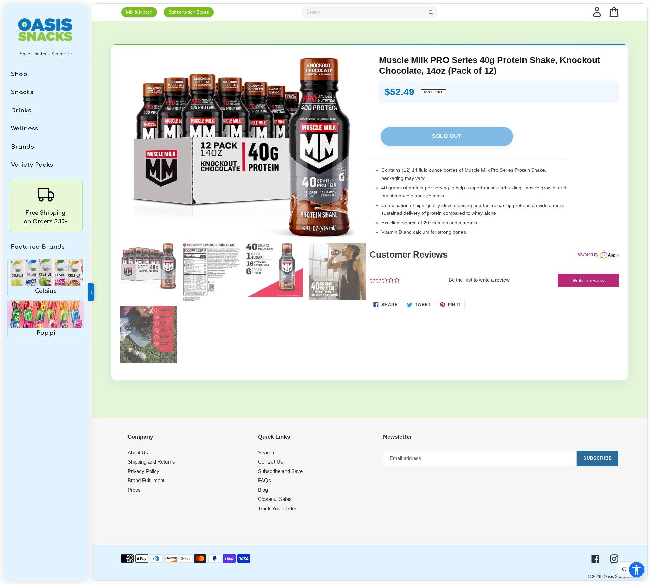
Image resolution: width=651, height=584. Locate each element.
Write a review (588, 280)
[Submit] (431, 12)
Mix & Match (139, 12)
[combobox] (363, 12)
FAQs (264, 480)
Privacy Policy (143, 471)
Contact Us (270, 462)
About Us (137, 452)
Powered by (587, 254)
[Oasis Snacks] (46, 30)
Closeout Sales (275, 499)
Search (266, 452)
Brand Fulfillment (145, 480)
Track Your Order (277, 508)
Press (134, 490)
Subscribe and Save (280, 471)
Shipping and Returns (151, 462)
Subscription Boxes (189, 12)
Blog (263, 490)
